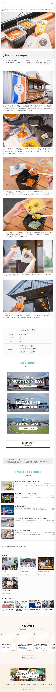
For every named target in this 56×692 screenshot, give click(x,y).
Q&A (18, 684)
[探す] (48, 3)
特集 (5, 9)
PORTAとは (6, 684)
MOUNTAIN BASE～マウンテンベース (34, 9)
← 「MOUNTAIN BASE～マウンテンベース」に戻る (14, 546)
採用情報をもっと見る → (28, 657)
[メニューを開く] (52, 3)
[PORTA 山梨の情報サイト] (7, 3)
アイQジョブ (23, 629)
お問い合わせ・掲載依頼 (26, 684)
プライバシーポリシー (42, 684)
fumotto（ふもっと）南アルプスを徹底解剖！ (16, 9)
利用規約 (34, 684)
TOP (2, 9)
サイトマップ (13, 684)
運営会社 (50, 684)
